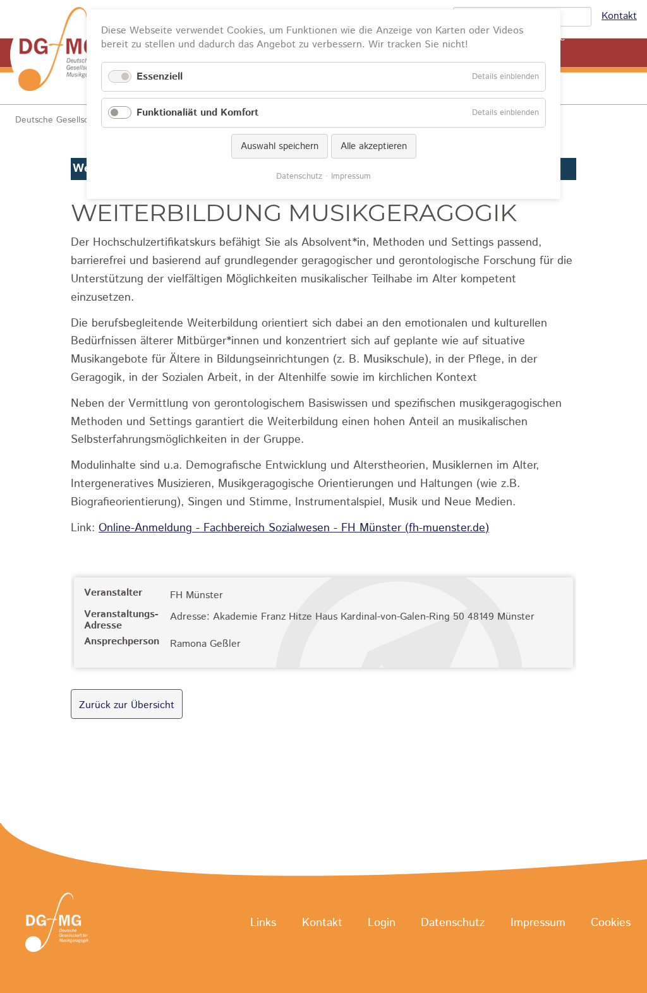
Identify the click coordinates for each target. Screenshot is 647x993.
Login (382, 923)
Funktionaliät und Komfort (197, 112)
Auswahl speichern (279, 146)
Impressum (538, 923)
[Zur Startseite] (63, 55)
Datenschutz (453, 923)
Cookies (611, 923)
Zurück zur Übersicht (126, 705)
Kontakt (619, 16)
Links (263, 923)
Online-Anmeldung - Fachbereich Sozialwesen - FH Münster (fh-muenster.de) (294, 528)
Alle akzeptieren (374, 146)
